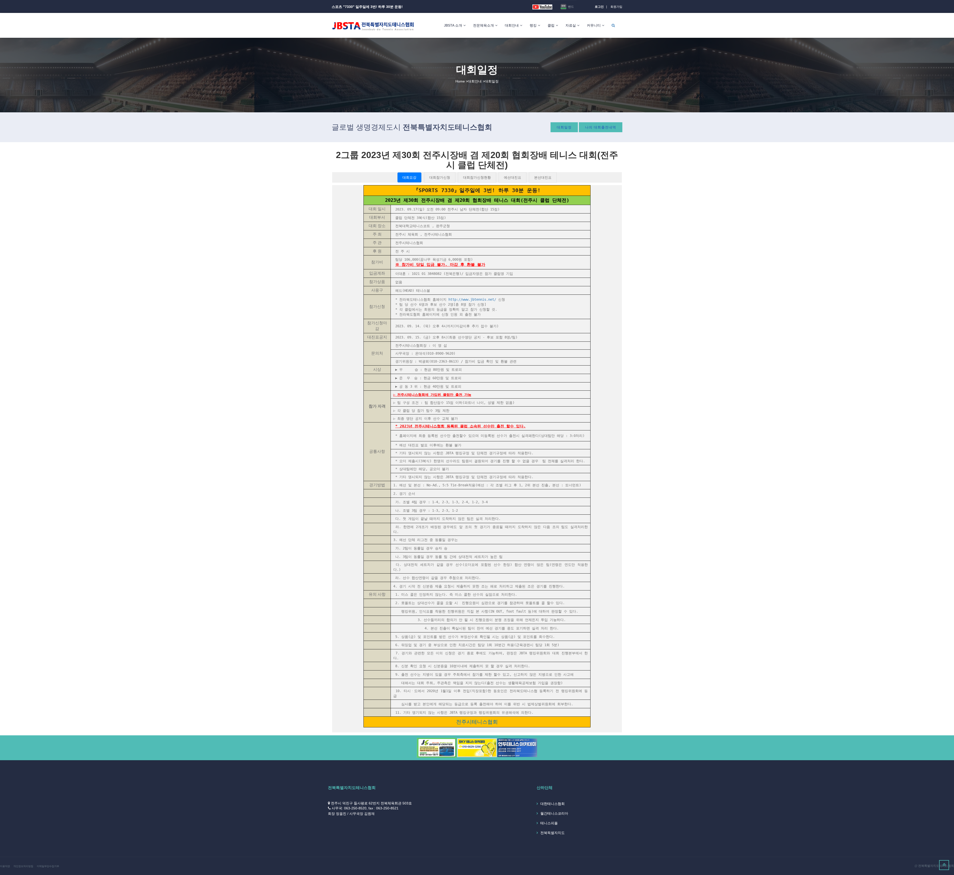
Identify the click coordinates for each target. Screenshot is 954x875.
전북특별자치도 (552, 833)
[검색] (613, 25)
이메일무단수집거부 (48, 866)
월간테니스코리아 (554, 813)
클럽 (551, 25)
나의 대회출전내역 (600, 127)
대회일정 (564, 127)
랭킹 (533, 25)
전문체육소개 (483, 25)
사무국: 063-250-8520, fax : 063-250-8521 (365, 808)
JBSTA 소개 (453, 25)
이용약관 (5, 866)
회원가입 (616, 6)
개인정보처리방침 (23, 866)
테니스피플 (549, 823)
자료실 (570, 25)
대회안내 (512, 25)
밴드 (570, 6)
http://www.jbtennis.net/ (472, 299)
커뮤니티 (594, 25)
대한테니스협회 (552, 804)
